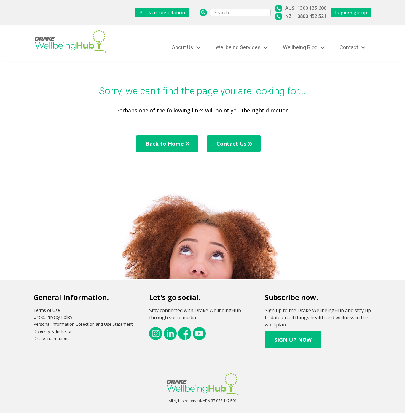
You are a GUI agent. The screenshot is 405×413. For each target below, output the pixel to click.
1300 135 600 (311, 8)
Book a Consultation (162, 12)
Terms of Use (47, 310)
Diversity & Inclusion (53, 331)
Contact (349, 47)
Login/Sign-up (351, 12)
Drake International (52, 338)
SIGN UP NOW (293, 339)
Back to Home (165, 143)
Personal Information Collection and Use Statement (83, 324)
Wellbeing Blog (301, 47)
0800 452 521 (311, 16)
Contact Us (231, 143)
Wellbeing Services (239, 47)
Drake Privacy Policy (53, 317)
